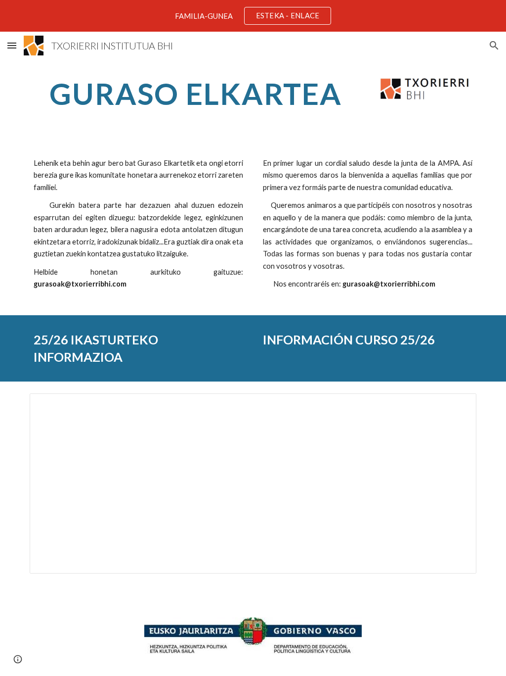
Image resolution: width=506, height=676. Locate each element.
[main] (196, 93)
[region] (253, 16)
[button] (12, 45)
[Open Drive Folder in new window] (457, 406)
